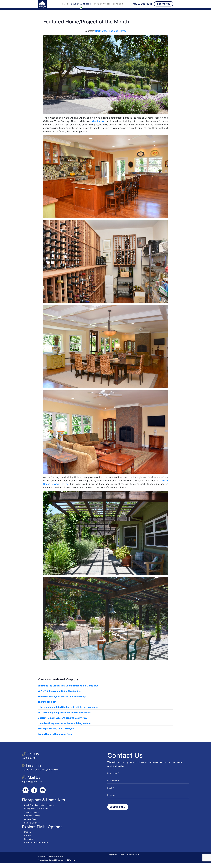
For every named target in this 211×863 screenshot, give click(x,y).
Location (33, 765)
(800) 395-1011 (142, 3)
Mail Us (34, 777)
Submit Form (118, 807)
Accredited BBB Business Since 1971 (50, 856)
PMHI (65, 4)
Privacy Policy (133, 855)
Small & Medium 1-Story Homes (38, 805)
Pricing (27, 835)
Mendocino (98, 121)
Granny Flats (30, 819)
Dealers (118, 4)
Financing (28, 839)
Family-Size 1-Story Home (36, 808)
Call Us (33, 754)
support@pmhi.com (32, 781)
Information (102, 4)
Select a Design (81, 4)
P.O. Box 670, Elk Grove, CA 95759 (40, 769)
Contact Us (163, 4)
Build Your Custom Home (36, 842)
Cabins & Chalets (32, 815)
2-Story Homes (31, 812)
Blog (122, 855)
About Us (113, 855)
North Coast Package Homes (111, 31)
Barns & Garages (32, 823)
